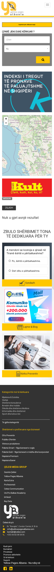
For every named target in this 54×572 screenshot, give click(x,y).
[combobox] (27, 48)
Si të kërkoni (8, 557)
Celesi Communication (14, 489)
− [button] (6, 123)
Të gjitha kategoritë (10, 422)
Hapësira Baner (9, 460)
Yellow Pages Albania (13, 476)
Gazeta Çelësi (10, 472)
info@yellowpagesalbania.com (20, 529)
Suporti (6, 560)
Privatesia (7, 552)
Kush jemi (7, 546)
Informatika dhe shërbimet (13, 411)
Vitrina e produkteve (11, 444)
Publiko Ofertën (9, 439)
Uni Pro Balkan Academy (15, 493)
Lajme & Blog (30, 326)
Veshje (5, 400)
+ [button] (6, 119)
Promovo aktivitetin (11, 555)
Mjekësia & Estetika (10, 397)
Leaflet (49, 174)
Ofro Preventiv (8, 435)
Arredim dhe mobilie (11, 405)
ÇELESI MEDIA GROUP (15, 467)
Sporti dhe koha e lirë (11, 414)
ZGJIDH (9, 207)
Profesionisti (9, 485)
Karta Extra (9, 480)
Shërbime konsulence (11, 403)
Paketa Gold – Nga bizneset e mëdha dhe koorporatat (25, 452)
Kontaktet (7, 549)
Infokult (7, 497)
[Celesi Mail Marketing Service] (28, 306)
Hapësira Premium (10, 456)
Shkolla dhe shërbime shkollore (15, 408)
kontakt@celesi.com (16, 532)
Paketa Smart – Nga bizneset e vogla (18, 448)
